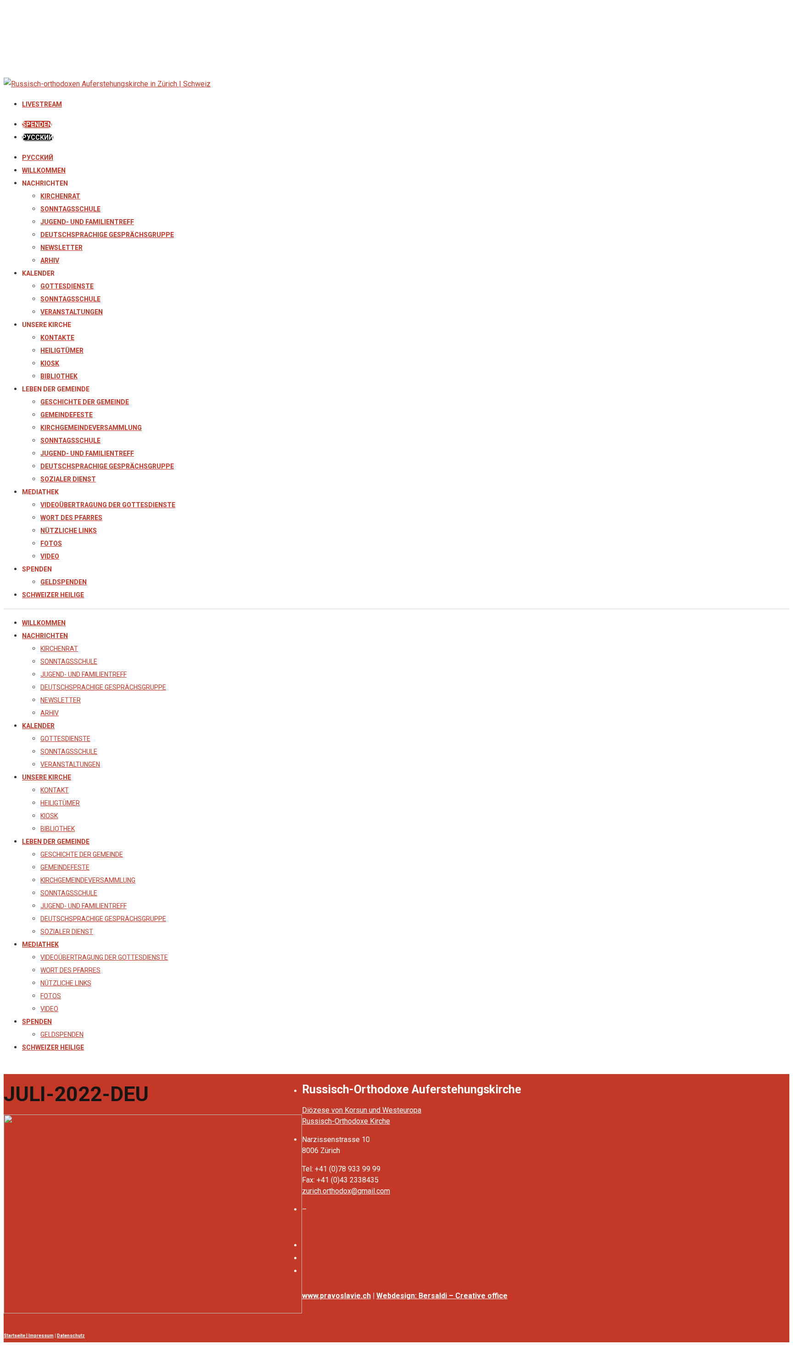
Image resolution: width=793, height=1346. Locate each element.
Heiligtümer (62, 350)
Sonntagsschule (70, 209)
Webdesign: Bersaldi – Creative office (442, 1295)
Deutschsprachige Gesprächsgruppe (107, 234)
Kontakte (57, 337)
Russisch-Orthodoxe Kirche (346, 1121)
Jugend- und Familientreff (87, 222)
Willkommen (44, 170)
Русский (37, 157)
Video (49, 556)
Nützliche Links (68, 530)
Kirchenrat (60, 196)
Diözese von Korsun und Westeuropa (361, 1110)
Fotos (51, 543)
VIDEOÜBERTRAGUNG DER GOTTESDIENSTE (107, 505)
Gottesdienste (67, 286)
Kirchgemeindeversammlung (91, 427)
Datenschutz (71, 1335)
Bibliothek (59, 376)
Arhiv (49, 260)
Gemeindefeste (66, 415)
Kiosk (49, 363)
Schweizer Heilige (53, 595)
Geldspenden (63, 582)
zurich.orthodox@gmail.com (346, 1191)
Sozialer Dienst (68, 479)
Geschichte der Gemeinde (84, 402)
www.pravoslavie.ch (336, 1295)
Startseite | (16, 1335)
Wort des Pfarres (71, 517)
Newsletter (61, 247)
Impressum (41, 1335)
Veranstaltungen (71, 312)
